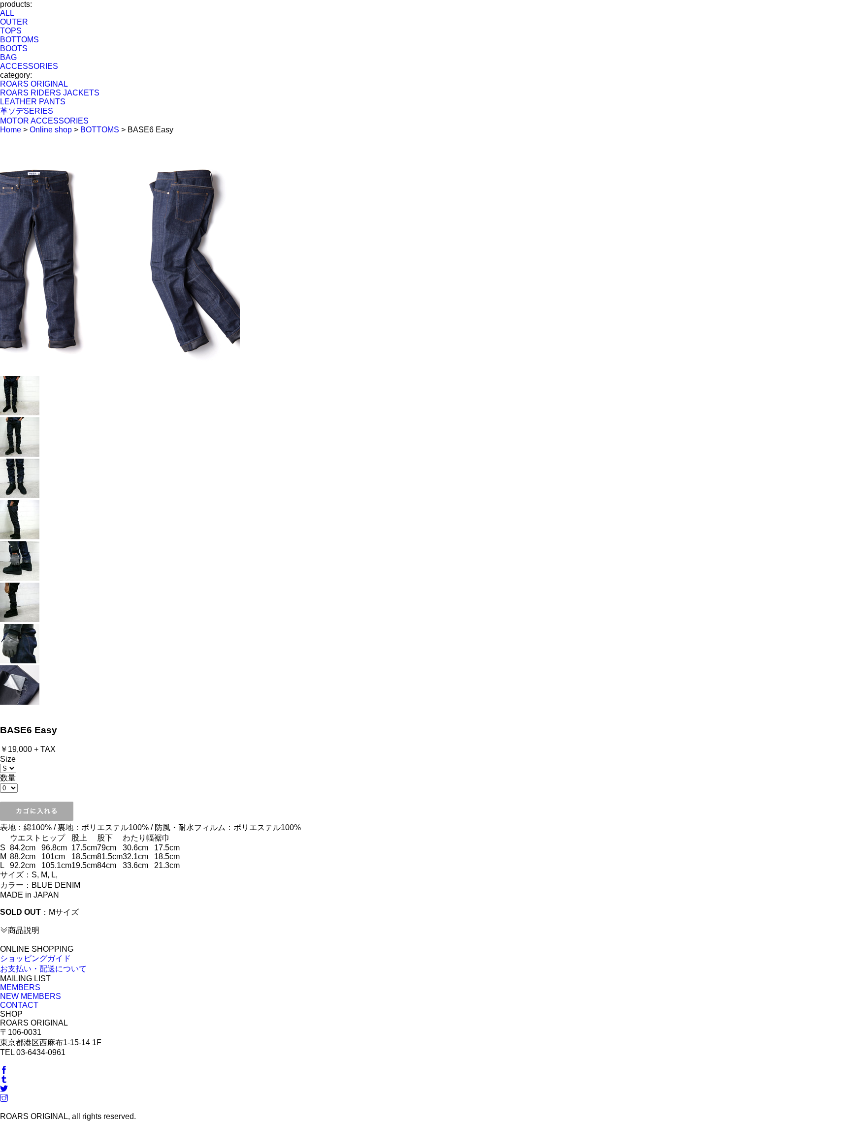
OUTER (14, 22)
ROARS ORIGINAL (34, 84)
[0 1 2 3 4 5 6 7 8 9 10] (9, 787)
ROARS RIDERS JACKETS (49, 93)
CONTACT (19, 1005)
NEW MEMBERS (30, 996)
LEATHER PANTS (32, 101)
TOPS (11, 31)
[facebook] (4, 1070)
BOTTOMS (19, 39)
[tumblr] (4, 1080)
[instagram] (4, 1098)
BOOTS (14, 48)
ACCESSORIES (29, 66)
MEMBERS (20, 987)
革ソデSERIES (26, 111)
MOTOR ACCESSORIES (44, 121)
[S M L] (8, 768)
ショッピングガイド (35, 958)
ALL (7, 13)
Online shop (51, 129)
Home (10, 129)
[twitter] (4, 1089)
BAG (8, 57)
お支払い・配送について (43, 969)
